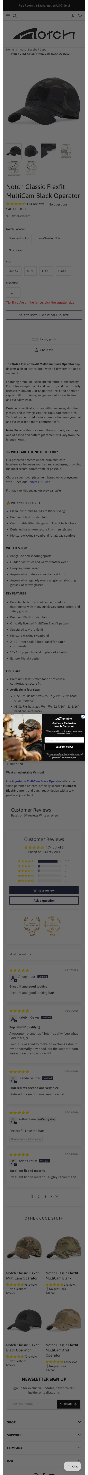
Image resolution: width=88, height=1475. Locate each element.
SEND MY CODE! (64, 747)
